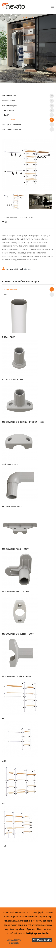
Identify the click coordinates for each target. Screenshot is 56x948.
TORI (4, 846)
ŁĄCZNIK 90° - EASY (12, 506)
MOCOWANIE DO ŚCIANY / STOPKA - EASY (23, 422)
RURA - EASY (8, 337)
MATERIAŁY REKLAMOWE (27, 129)
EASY (28, 115)
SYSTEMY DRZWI (27, 96)
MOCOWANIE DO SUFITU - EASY (18, 634)
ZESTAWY (29, 119)
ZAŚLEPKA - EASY (10, 464)
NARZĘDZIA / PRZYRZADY (27, 124)
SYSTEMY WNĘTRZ (27, 105)
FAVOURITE (28, 110)
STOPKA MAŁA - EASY (12, 379)
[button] (23, 17)
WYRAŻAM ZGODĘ (42, 939)
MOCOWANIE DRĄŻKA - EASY (16, 676)
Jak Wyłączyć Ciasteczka (14, 941)
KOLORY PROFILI (27, 100)
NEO (4, 803)
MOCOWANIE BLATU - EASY (15, 591)
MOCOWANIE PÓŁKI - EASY (15, 549)
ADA (4, 761)
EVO (4, 718)
